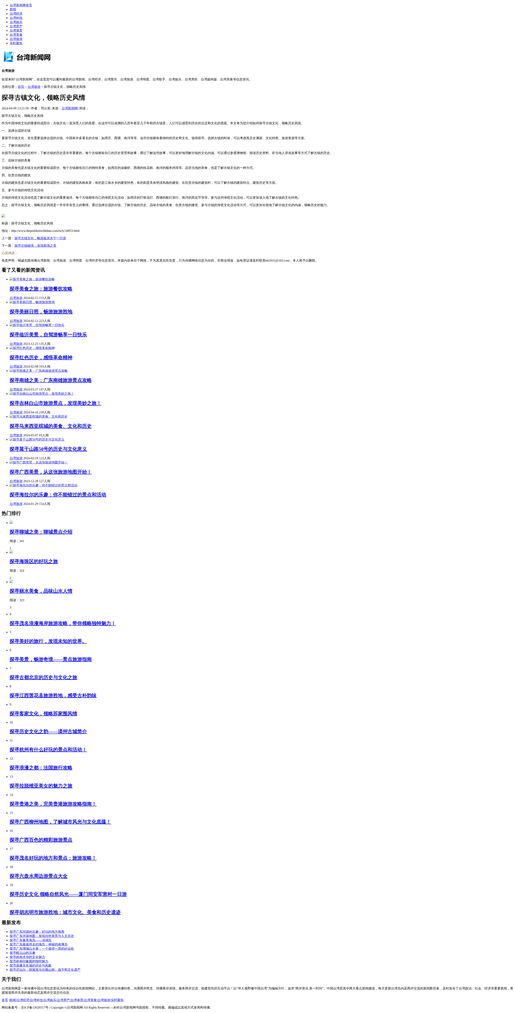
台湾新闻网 (70, 108)
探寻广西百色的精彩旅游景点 (41, 839)
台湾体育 (16, 30)
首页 (21, 86)
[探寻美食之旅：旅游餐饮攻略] (32, 279)
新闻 (13, 9)
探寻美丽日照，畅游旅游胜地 (41, 311)
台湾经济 (16, 13)
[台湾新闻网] (32, 62)
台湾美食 (16, 34)
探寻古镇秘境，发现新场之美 (35, 245)
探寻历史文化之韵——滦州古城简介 (48, 731)
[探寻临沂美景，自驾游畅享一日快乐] (37, 325)
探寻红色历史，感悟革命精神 (41, 357)
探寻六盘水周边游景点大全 (39, 876)
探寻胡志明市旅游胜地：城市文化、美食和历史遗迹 (65, 912)
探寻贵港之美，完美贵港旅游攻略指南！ (53, 803)
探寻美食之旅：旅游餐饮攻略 (41, 288)
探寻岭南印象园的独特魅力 (29, 961)
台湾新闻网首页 (21, 5)
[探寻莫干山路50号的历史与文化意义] (37, 439)
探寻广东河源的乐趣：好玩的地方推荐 (37, 931)
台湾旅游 (16, 39)
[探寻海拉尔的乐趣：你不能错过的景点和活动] (43, 485)
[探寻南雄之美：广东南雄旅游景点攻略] (39, 370)
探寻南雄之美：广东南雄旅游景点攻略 (51, 380)
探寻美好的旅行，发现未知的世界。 (48, 641)
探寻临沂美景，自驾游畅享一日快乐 (48, 334)
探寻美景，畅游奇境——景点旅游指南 (51, 659)
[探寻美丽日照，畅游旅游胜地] (32, 302)
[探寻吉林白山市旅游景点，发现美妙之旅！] (42, 393)
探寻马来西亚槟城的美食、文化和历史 (51, 426)
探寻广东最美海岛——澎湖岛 (31, 940)
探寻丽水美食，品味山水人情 (41, 591)
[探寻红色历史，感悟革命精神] (32, 348)
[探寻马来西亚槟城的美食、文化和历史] (39, 416)
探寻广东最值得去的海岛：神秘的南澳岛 (39, 944)
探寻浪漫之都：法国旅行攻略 (41, 767)
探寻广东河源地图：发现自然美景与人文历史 (42, 936)
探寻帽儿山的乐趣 (22, 952)
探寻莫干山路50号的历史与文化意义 (48, 449)
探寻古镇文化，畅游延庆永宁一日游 (40, 238)
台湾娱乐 (16, 22)
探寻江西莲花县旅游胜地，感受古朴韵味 (53, 695)
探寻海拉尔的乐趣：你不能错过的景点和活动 (58, 494)
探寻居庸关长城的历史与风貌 (31, 965)
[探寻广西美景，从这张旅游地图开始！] (39, 462)
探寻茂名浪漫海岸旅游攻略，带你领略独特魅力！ (63, 623)
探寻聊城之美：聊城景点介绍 (41, 531)
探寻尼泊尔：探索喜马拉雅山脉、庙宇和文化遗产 (45, 969)
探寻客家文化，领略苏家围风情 (43, 713)
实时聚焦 (16, 43)
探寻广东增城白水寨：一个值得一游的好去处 (42, 948)
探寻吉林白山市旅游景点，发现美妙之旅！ (55, 403)
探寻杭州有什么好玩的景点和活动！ (48, 749)
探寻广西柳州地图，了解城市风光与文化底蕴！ (60, 821)
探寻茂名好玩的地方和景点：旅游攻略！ (53, 858)
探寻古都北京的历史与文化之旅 (43, 677)
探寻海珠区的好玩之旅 (34, 561)
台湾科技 (16, 18)
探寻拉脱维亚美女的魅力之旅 (41, 785)
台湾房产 (16, 26)
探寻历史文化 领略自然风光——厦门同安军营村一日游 (68, 894)
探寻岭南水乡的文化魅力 (27, 957)
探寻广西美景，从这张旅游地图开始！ (51, 472)
